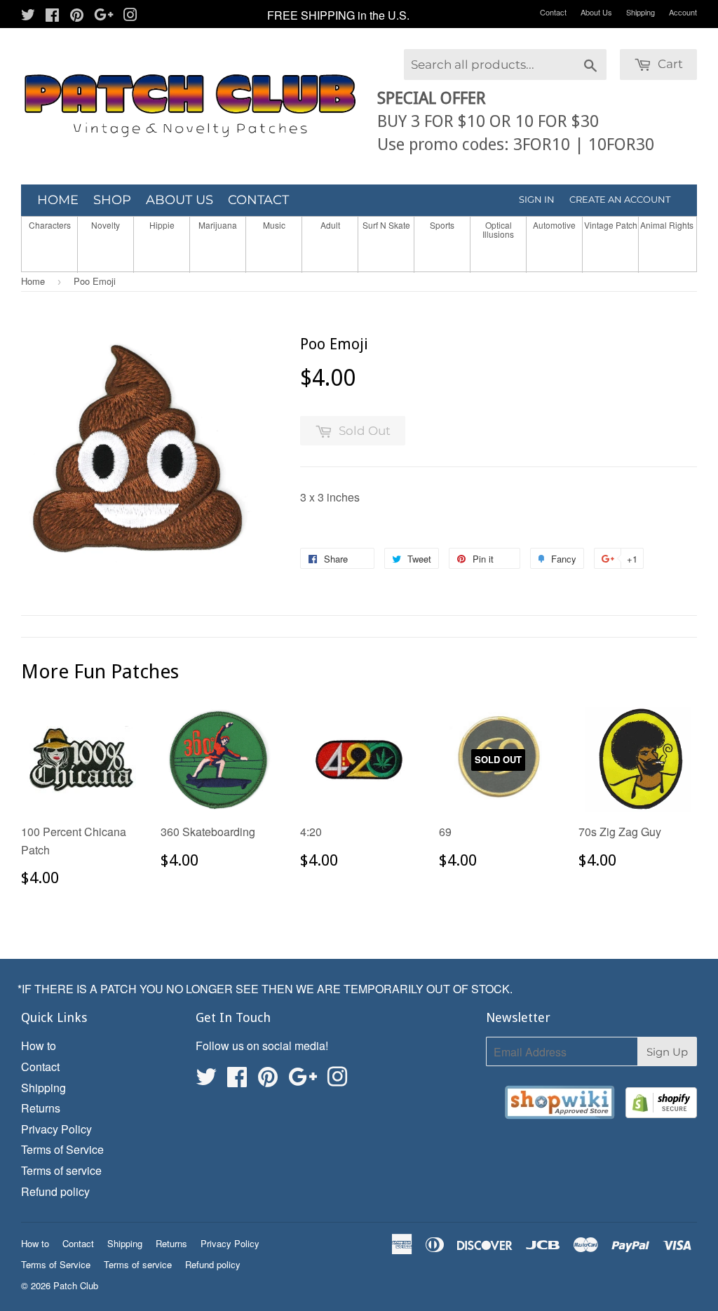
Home (58, 200)
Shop (112, 200)
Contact (553, 12)
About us (179, 200)
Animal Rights (666, 225)
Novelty (105, 225)
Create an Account (619, 199)
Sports (442, 225)
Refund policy (55, 1191)
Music (274, 225)
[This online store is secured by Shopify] (661, 1105)
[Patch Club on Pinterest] (76, 16)
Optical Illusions (498, 229)
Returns (40, 1108)
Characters (50, 225)
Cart (669, 64)
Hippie (162, 225)
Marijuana (217, 225)
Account (683, 12)
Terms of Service (62, 1149)
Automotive (554, 225)
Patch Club (75, 1285)
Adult (330, 225)
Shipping (640, 12)
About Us (596, 12)
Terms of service (61, 1170)
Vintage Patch (610, 225)
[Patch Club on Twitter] (28, 16)
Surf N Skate (386, 225)
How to (38, 1045)
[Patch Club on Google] (104, 16)
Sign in (537, 199)
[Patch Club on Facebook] (52, 16)
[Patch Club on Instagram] (130, 16)
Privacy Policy (56, 1129)
